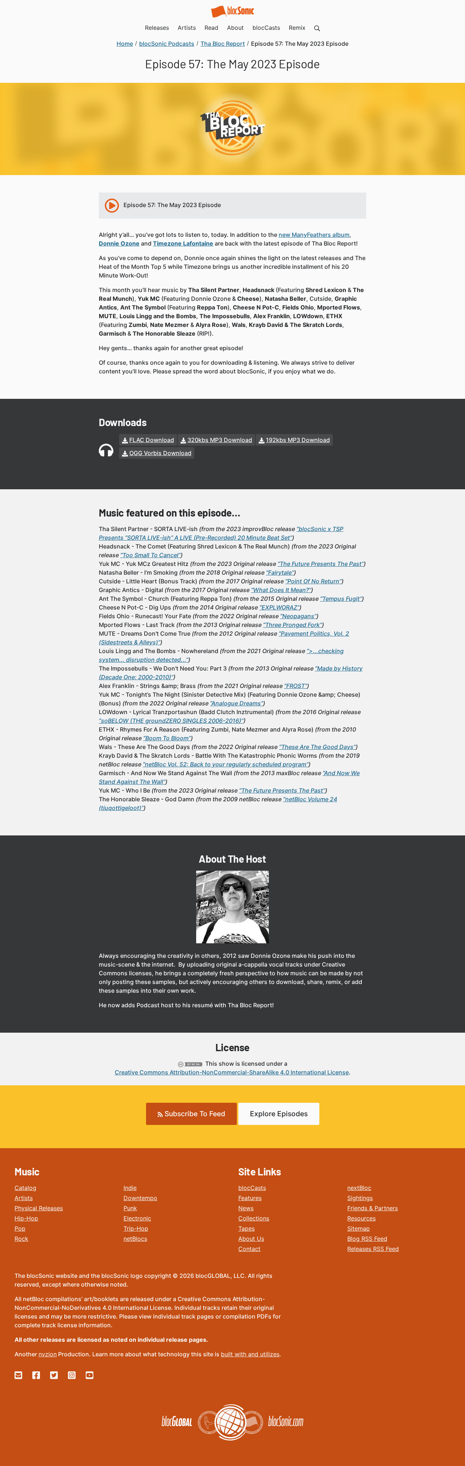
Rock (21, 1238)
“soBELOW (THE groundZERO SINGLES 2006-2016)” (171, 720)
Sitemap (358, 1228)
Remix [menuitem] (297, 27)
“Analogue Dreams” (236, 703)
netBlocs (135, 1238)
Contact (249, 1248)
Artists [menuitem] (187, 27)
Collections (253, 1218)
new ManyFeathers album (314, 234)
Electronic (137, 1218)
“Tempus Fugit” (341, 598)
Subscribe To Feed (194, 1113)
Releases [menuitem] (157, 27)
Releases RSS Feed (373, 1248)
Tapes (246, 1228)
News (246, 1208)
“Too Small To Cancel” (150, 555)
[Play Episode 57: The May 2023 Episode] (112, 205)
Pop (20, 1228)
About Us (251, 1238)
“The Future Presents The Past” (321, 563)
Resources (361, 1218)
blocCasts (252, 1187)
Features (250, 1198)
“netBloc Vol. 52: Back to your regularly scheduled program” (225, 764)
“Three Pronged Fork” (292, 624)
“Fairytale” (280, 572)
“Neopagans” (298, 616)
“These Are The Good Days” (317, 746)
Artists (24, 1198)
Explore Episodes (279, 1113)
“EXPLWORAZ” (279, 607)
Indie (130, 1187)
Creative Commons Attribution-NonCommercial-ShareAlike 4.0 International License (232, 1072)
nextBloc (359, 1187)
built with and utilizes (250, 1354)
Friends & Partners (372, 1208)
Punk (130, 1208)
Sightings (360, 1198)
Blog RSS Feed (367, 1238)
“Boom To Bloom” (167, 738)
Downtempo (140, 1198)
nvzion (48, 1354)
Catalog (25, 1187)
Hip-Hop (26, 1218)
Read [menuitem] (211, 27)
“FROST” (295, 685)
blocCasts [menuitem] (266, 27)
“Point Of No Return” (313, 581)
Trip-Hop (136, 1228)
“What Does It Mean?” (281, 590)
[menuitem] (317, 27)
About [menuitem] (235, 27)
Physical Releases (39, 1208)
